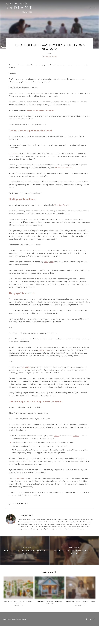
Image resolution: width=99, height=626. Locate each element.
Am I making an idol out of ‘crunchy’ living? (18, 602)
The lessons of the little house (49, 601)
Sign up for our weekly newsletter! (40, 110)
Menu (94, 7)
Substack (80, 529)
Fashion (76, 436)
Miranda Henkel (51, 56)
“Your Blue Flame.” (61, 205)
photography (49, 262)
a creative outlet (21, 478)
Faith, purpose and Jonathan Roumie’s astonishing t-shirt (80, 602)
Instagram (94, 619)
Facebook (86, 619)
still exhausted (44, 350)
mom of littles (26, 367)
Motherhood (14, 154)
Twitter (90, 619)
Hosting (57, 436)
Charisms (15, 503)
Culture (49, 53)
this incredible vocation (63, 168)
